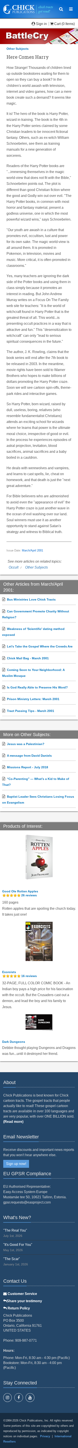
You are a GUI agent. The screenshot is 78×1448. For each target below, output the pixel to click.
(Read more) (13, 1121)
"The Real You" (15, 1230)
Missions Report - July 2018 (27, 767)
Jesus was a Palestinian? (25, 744)
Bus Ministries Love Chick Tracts (31, 599)
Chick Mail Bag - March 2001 (28, 658)
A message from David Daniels (29, 755)
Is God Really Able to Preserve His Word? (37, 687)
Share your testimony (24, 1301)
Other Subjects (17, 48)
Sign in (41, 24)
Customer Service (22, 1294)
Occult (13, 567)
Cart (57, 24)
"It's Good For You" (17, 1244)
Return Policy (18, 1308)
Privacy (45, 1436)
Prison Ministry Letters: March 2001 (33, 699)
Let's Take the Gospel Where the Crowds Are (40, 646)
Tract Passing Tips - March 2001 (30, 711)
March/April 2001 (32, 550)
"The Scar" (11, 1259)
